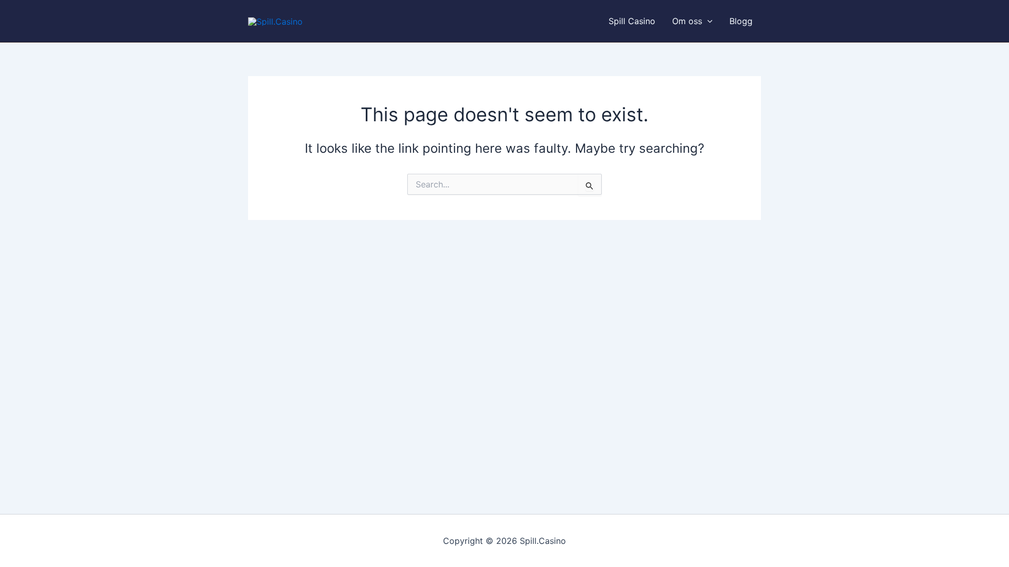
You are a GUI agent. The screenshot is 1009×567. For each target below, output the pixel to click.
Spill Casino (632, 21)
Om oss (687, 21)
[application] (707, 21)
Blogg (741, 21)
